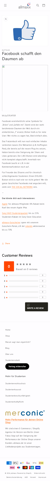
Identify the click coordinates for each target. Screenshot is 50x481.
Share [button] (7, 243)
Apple (4, 204)
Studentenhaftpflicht (14, 402)
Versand (33, 477)
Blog (7, 348)
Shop (7, 336)
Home (7, 330)
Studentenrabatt (12, 360)
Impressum (42, 477)
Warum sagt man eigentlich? (18, 342)
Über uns (9, 354)
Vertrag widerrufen (17, 366)
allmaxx (14, 473)
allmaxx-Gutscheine (11, 222)
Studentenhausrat (13, 389)
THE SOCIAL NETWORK (22, 187)
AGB (26, 477)
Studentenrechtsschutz (15, 383)
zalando (28, 226)
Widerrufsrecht (39, 473)
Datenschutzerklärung (14, 477)
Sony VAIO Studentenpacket (15, 213)
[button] (5, 5)
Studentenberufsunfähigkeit (17, 395)
